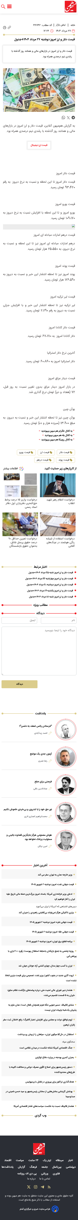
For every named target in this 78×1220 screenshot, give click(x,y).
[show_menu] (9, 6)
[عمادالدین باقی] (65, 785)
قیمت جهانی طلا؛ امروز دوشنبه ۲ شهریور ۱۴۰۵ (53, 932)
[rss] (49, 1188)
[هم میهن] (70, 6)
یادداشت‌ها (8, 1167)
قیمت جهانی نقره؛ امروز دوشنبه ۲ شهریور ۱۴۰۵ (51, 922)
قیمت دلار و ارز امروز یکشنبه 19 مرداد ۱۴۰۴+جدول (50, 591)
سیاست (20, 1160)
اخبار (71, 1160)
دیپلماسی (71, 1167)
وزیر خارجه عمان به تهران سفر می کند (55, 875)
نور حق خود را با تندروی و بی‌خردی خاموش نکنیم (28, 809)
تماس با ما (45, 1179)
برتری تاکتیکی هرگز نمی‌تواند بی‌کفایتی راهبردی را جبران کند (46, 913)
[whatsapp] (63, 117)
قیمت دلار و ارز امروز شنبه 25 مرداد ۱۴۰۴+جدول (50, 572)
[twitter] (68, 117)
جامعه (44, 1167)
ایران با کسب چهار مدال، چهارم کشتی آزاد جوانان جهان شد (45, 966)
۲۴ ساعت (33, 1160)
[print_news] (4, 28)
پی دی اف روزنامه (27, 1173)
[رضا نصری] (65, 757)
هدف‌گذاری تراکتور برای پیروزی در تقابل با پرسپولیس (49, 1082)
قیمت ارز (44, 452)
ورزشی (45, 1173)
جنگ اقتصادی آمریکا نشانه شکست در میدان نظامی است (46, 1048)
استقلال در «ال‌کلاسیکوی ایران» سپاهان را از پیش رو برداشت (46, 1034)
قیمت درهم (42, 460)
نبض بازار (61, 25)
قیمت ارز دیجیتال (39, 145)
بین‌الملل (57, 1167)
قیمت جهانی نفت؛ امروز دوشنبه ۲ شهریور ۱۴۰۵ (52, 884)
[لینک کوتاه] (9, 27)
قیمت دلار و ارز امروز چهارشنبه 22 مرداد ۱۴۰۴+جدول (49, 579)
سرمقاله (60, 1160)
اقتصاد (8, 1160)
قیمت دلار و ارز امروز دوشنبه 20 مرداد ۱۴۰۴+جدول (50, 585)
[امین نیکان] (65, 840)
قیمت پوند (63, 460)
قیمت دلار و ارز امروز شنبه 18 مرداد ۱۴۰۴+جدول (51, 597)
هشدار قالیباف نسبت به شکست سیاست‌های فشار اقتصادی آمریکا (44, 1106)
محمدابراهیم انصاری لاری (35, 816)
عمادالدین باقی (40, 789)
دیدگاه (19, 684)
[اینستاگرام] (35, 1188)
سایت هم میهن (19, 1196)
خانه (73, 25)
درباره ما (31, 1179)
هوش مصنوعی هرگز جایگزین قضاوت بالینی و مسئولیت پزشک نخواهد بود (29, 837)
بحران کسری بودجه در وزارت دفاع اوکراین (54, 1057)
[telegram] (73, 117)
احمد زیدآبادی (40, 733)
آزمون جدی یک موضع (41, 754)
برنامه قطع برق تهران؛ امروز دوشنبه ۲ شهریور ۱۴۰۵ (49, 941)
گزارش (22, 1167)
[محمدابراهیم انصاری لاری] (65, 813)
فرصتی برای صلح (43, 782)
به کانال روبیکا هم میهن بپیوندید (56, 440)
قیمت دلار (64, 452)
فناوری (57, 1173)
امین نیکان (42, 846)
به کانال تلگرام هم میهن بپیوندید (56, 431)
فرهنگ (34, 1167)
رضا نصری (42, 761)
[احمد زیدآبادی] (65, 729)
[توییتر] (29, 1188)
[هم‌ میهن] (39, 1149)
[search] (3, 7)
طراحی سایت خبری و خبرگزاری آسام (35, 1209)
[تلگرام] (42, 1188)
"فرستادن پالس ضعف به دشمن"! (35, 726)
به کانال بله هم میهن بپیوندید (58, 436)
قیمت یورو (24, 452)
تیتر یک (47, 1160)
